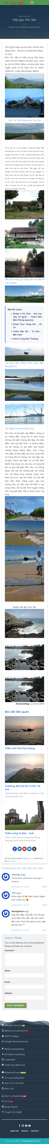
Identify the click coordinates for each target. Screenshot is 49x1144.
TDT (13, 893)
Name (7, 970)
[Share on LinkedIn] (29, 849)
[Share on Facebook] (15, 849)
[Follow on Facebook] (19, 1126)
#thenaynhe (35, 27)
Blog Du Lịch (24, 16)
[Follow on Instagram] (23, 1126)
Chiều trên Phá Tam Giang (20, 748)
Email (7, 982)
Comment (10, 950)
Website (8, 993)
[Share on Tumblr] (34, 849)
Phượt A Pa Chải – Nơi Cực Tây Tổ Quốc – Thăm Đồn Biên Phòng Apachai (27, 316)
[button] (32, 2)
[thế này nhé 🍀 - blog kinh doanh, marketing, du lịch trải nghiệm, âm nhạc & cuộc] (15, 2)
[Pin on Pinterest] (24, 849)
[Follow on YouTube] (29, 1126)
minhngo (15, 874)
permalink (11, 861)
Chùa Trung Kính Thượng (25, 338)
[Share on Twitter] (19, 849)
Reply (45, 887)
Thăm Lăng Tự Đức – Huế (19, 833)
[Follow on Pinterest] (26, 1126)
